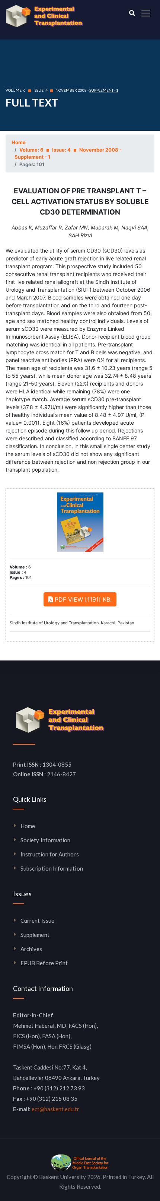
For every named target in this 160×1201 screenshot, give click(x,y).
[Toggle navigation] (145, 13)
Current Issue (37, 920)
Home (19, 142)
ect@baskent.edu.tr (55, 1109)
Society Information (45, 840)
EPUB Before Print (44, 963)
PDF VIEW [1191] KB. (82, 599)
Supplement (34, 934)
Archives (31, 948)
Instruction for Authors (49, 854)
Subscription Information (51, 868)
